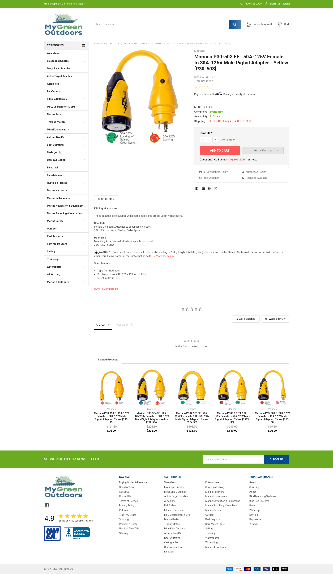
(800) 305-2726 (236, 159)
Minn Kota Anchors (58, 129)
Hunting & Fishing (57, 182)
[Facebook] (197, 188)
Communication (56, 160)
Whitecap (254, 510)
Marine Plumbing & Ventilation (64, 213)
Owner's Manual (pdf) (106, 288)
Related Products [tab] (108, 359)
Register (285, 3)
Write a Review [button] (277, 318)
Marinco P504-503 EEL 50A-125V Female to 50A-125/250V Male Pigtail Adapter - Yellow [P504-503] (192, 418)
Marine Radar (55, 114)
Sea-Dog (254, 487)
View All (253, 524)
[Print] (209, 188)
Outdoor (52, 228)
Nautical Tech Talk (129, 528)
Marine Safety (55, 221)
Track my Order (127, 514)
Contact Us (125, 496)
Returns (123, 510)
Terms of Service (128, 501)
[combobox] (167, 24)
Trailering (53, 259)
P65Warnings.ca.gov (163, 256)
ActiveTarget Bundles (59, 76)
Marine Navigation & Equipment (65, 205)
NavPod (253, 514)
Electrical (52, 167)
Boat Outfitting (55, 144)
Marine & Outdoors (58, 282)
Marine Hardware (57, 190)
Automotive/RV (55, 137)
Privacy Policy (126, 505)
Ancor (252, 491)
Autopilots (53, 83)
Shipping (124, 519)
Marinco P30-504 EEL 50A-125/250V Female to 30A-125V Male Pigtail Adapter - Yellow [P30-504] (152, 418)
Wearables (53, 53)
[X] (215, 188)
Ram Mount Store (57, 244)
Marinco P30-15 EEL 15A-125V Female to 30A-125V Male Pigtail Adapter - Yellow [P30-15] (111, 418)
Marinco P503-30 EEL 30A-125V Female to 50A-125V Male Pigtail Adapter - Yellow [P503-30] (232, 418)
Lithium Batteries (57, 99)
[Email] (203, 188)
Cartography (54, 152)
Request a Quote (128, 524)
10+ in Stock (228, 139)
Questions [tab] (122, 325)
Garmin (253, 482)
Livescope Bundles (58, 60)
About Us (124, 491)
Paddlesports (55, 236)
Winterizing (53, 274)
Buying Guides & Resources (134, 482)
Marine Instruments (58, 198)
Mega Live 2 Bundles (59, 68)
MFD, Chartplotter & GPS (61, 106)
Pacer (252, 505)
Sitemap (124, 533)
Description (106, 199)
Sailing (51, 251)
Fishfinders (53, 91)
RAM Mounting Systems (262, 496)
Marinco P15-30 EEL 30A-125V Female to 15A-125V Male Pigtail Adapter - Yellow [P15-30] (272, 418)
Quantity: (206, 133)
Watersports (54, 266)
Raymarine (255, 519)
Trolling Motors (56, 122)
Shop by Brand (127, 487)
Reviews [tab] (100, 325)
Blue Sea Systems (259, 501)
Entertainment (55, 175)
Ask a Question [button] (247, 318)
